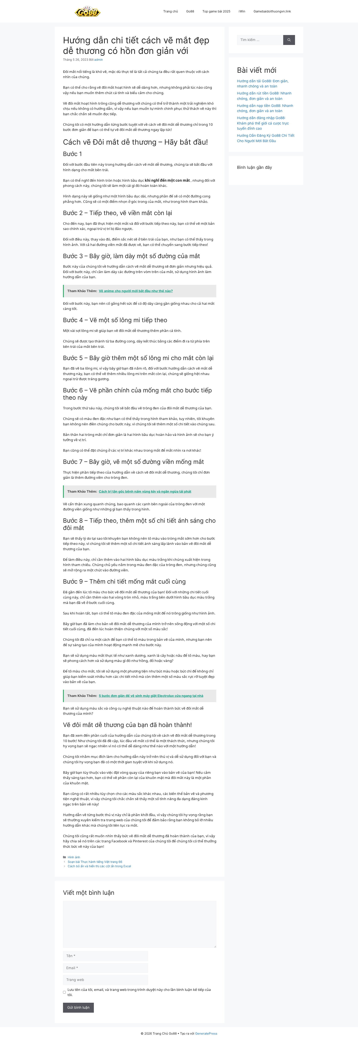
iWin (242, 11)
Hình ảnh (74, 857)
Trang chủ (170, 11)
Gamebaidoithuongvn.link (272, 11)
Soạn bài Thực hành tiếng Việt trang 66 (95, 861)
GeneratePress (206, 1033)
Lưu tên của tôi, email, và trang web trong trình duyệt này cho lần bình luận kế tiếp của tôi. (139, 992)
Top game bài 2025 (216, 11)
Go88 (190, 11)
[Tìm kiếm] (289, 40)
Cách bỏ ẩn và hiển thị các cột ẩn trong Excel (99, 866)
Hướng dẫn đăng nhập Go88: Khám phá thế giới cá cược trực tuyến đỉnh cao (263, 123)
